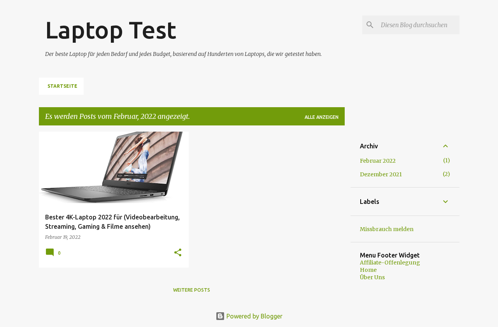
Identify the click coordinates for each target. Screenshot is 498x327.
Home (368, 269)
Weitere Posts (191, 289)
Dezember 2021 (381, 174)
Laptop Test (110, 29)
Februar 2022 (378, 160)
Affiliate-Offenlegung (390, 262)
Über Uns (372, 277)
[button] (177, 253)
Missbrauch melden (387, 229)
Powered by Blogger (253, 316)
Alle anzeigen (321, 117)
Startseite (62, 86)
